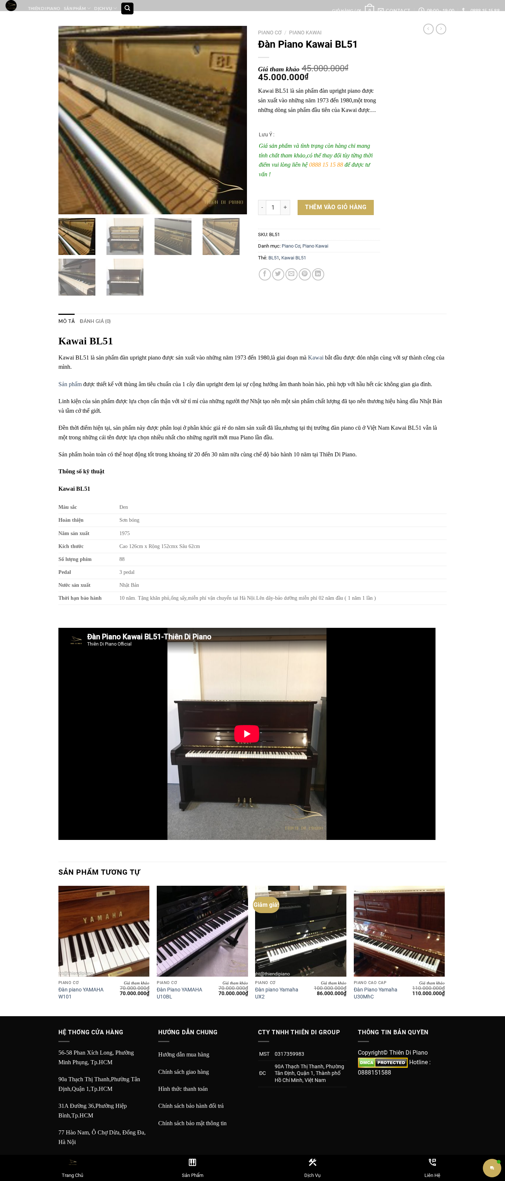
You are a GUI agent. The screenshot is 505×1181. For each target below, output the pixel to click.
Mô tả (66, 321)
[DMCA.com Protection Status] (383, 1062)
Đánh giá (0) (95, 321)
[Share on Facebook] (265, 274)
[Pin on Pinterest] (305, 274)
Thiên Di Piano (44, 8)
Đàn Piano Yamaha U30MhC (375, 993)
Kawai (315, 357)
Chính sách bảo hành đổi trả (191, 1106)
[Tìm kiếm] (127, 9)
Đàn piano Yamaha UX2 (276, 993)
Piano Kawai (305, 32)
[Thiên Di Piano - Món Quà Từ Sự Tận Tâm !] (11, 5)
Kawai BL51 (293, 258)
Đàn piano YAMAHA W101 (81, 993)
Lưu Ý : (266, 134)
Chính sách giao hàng (183, 1072)
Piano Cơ (270, 32)
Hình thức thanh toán (183, 1089)
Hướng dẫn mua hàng (183, 1054)
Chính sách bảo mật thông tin (192, 1123)
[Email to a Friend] (291, 274)
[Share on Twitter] (278, 274)
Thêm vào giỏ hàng (335, 207)
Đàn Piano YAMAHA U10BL (179, 993)
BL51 (273, 258)
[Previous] (58, 950)
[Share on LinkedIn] (318, 274)
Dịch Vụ (103, 8)
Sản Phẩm (75, 8)
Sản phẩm (70, 384)
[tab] (66, 321)
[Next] (444, 950)
